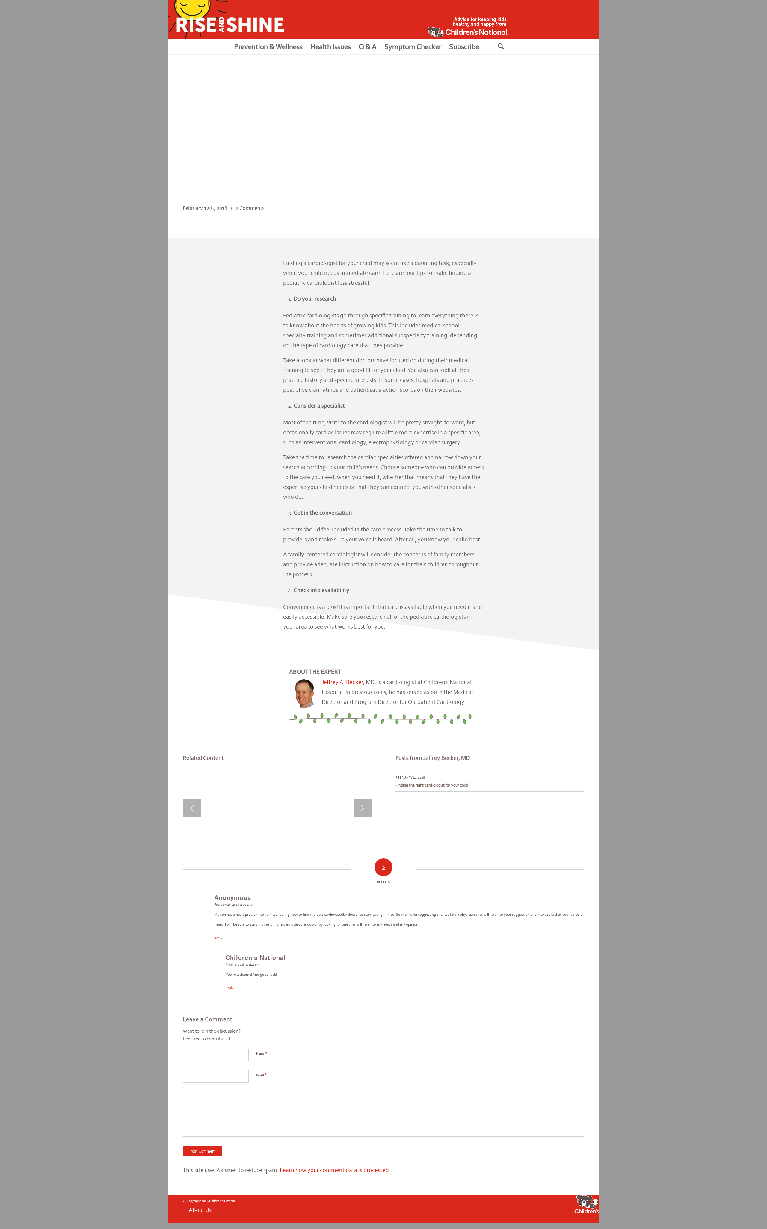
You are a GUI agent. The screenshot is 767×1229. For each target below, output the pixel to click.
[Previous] (192, 808)
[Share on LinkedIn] (554, 213)
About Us (200, 1209)
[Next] (363, 808)
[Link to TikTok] (513, 1208)
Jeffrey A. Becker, (344, 682)
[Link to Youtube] (486, 1208)
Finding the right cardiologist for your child (431, 785)
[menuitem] (268, 46)
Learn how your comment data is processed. (335, 1170)
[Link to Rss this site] (504, 1208)
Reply (218, 938)
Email (261, 1075)
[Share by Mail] (574, 213)
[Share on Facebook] (534, 213)
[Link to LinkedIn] (522, 1208)
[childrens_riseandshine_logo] (226, 19)
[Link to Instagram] (495, 1208)
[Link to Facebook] (477, 1208)
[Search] (508, 46)
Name (261, 1053)
